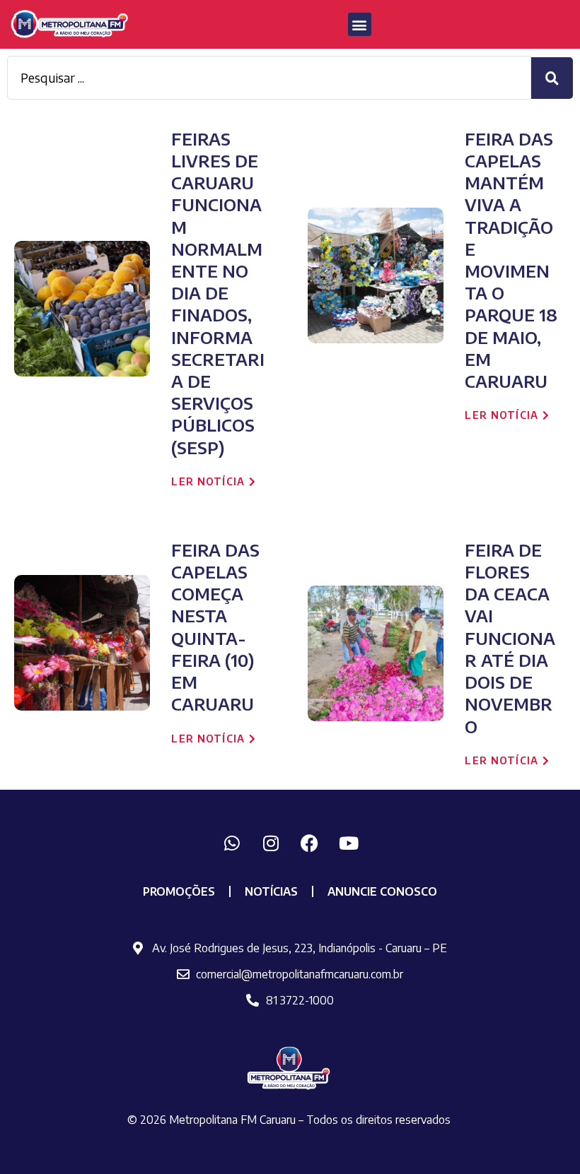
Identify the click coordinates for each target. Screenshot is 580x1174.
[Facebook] (309, 843)
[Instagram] (271, 843)
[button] (359, 24)
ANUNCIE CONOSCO (382, 891)
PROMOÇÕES (179, 891)
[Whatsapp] (232, 843)
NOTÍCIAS (271, 891)
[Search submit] (552, 78)
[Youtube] (348, 843)
